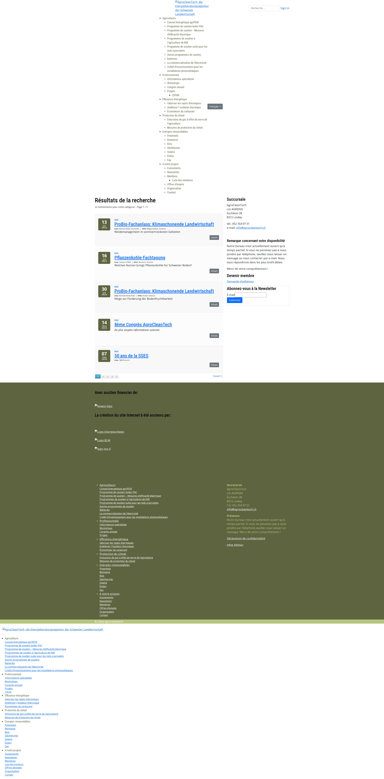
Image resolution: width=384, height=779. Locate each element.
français (214, 106)
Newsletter (173, 172)
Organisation (174, 188)
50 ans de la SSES (131, 356)
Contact (171, 192)
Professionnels (170, 75)
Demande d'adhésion (240, 281)
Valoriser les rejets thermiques (184, 103)
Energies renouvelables (175, 131)
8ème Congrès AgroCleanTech (143, 324)
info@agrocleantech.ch (251, 228)
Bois (169, 143)
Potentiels (172, 135)
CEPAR (175, 95)
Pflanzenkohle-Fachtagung (139, 257)
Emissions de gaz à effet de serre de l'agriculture (126, 557)
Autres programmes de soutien (184, 54)
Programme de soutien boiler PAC (185, 26)
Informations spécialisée (180, 79)
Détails (214, 237)
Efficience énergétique (174, 99)
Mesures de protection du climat (185, 127)
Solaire (171, 151)
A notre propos (170, 164)
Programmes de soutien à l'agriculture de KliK (125, 499)
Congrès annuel (175, 87)
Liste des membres (182, 180)
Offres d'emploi (175, 184)
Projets (171, 91)
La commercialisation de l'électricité (186, 62)
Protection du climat (173, 115)
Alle (116, 219)
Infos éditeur (235, 545)
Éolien (170, 156)
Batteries (172, 58)
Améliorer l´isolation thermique (184, 107)
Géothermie (173, 147)
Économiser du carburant (181, 111)
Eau (169, 160)
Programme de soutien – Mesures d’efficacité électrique (130, 495)
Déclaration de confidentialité (246, 538)
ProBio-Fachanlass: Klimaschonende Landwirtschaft (164, 224)
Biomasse (172, 139)
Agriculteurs (169, 18)
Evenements (174, 168)
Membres (172, 176)
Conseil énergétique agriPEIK (183, 22)
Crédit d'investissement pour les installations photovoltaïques (134, 517)
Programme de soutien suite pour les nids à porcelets (129, 502)
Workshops (173, 83)
